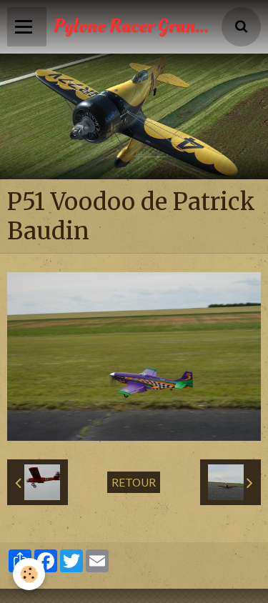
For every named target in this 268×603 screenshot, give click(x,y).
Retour (133, 482)
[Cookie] (29, 574)
